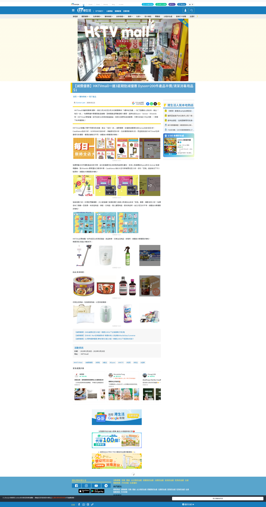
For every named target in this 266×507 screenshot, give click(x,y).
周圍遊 (157, 16)
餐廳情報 (116, 482)
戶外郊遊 (125, 482)
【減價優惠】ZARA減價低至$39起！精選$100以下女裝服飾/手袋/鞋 (100, 332)
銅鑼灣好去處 (148, 480)
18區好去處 (168, 16)
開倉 (128, 480)
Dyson (113, 362)
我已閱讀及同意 (218, 498)
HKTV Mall (78, 362)
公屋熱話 (109, 11)
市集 (123, 480)
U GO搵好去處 (149, 4)
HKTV (121, 362)
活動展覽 (116, 480)
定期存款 (126, 11)
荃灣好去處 (169, 480)
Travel (90, 4)
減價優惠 (89, 362)
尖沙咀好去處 (136, 480)
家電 (98, 362)
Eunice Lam (80, 102)
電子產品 (92, 96)
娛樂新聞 (118, 11)
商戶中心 (171, 4)
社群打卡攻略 (162, 4)
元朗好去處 (159, 480)
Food (98, 4)
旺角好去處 (179, 480)
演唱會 (75, 16)
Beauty (106, 4)
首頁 (75, 96)
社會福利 (133, 482)
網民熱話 (116, 489)
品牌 (143, 362)
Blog (113, 4)
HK (83, 4)
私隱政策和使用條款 (58, 498)
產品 (105, 362)
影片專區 (148, 16)
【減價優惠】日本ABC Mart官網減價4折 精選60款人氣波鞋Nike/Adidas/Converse (105, 335)
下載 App (182, 4)
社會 (187, 480)
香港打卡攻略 (181, 16)
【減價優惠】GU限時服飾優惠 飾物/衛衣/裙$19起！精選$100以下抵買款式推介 (104, 338)
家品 (136, 362)
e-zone (121, 4)
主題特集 (193, 16)
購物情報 (82, 96)
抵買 (129, 362)
